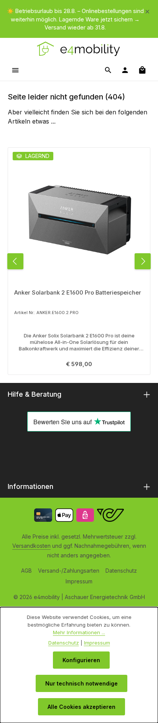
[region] (79, 19)
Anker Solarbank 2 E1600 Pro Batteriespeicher (77, 292)
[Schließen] (147, 10)
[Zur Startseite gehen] (79, 49)
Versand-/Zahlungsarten (68, 570)
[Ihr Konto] (125, 70)
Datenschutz (121, 570)
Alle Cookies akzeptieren (81, 706)
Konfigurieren (81, 660)
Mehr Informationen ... (79, 632)
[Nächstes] (143, 261)
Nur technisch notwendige (81, 683)
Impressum (79, 581)
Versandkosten (31, 545)
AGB (26, 570)
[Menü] (15, 70)
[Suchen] (108, 70)
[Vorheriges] (15, 261)
